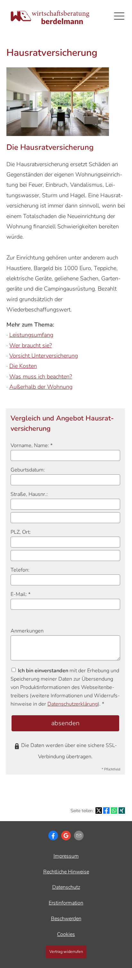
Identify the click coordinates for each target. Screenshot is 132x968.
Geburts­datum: (28, 469)
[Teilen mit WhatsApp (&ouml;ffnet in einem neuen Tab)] (114, 810)
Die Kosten (23, 366)
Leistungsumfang (31, 335)
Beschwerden (66, 918)
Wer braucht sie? (30, 345)
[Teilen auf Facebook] (106, 810)
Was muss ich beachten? (40, 376)
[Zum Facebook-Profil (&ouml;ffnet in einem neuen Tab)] (53, 835)
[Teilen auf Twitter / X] (98, 810)
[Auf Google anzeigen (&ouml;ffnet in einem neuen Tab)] (66, 835)
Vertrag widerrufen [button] (66, 952)
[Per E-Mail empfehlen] (79, 835)
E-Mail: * (20, 594)
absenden (65, 723)
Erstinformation (66, 902)
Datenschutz (66, 887)
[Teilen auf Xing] (122, 810)
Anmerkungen (27, 630)
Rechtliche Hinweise (66, 871)
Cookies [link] (66, 934)
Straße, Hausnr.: (29, 494)
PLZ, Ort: (21, 532)
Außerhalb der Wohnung (40, 387)
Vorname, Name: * (32, 445)
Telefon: (20, 569)
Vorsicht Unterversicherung (43, 356)
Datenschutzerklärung (72, 704)
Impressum (66, 856)
